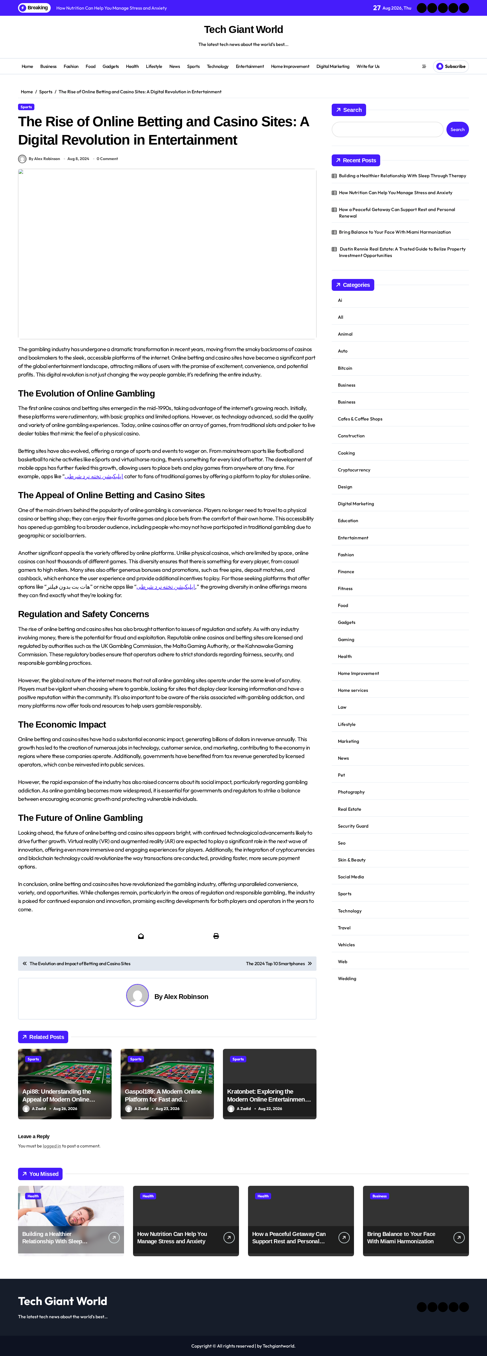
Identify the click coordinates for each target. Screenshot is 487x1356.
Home (27, 66)
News (174, 66)
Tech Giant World (243, 29)
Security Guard (353, 826)
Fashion (71, 66)
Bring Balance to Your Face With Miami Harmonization (395, 232)
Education (348, 520)
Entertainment (250, 66)
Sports (193, 66)
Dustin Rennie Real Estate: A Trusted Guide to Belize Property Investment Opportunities (402, 252)
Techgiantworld (278, 1346)
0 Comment (107, 158)
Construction (351, 435)
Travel (344, 927)
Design (345, 486)
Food (90, 66)
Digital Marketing (332, 66)
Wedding (347, 978)
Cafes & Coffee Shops (360, 419)
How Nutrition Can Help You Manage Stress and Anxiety (395, 192)
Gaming (346, 639)
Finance (346, 571)
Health (132, 66)
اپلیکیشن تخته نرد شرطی (94, 476)
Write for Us (368, 66)
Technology (218, 66)
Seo (342, 843)
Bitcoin (345, 368)
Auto (343, 351)
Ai (340, 300)
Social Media (351, 876)
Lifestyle (154, 66)
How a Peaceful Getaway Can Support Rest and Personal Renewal (397, 212)
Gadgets (111, 66)
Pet (341, 775)
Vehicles (346, 944)
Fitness (345, 588)
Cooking (346, 453)
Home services (353, 690)
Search (352, 110)
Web (342, 961)
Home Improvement (290, 66)
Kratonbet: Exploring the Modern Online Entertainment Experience (267, 1099)
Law (342, 707)
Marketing (348, 741)
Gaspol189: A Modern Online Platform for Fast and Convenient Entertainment (163, 1099)
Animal (345, 334)
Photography (351, 792)
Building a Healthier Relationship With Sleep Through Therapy (402, 175)
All (341, 317)
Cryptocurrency (354, 470)
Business (48, 66)
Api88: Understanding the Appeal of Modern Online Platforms (56, 1099)
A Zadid (39, 1108)
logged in (52, 1146)
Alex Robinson (186, 996)
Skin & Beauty (352, 860)
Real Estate (349, 809)
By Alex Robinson (44, 158)
